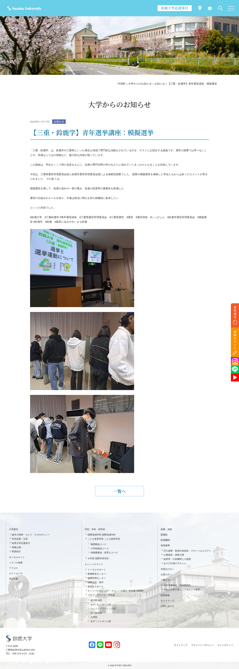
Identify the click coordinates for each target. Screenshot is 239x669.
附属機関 (165, 539)
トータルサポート (97, 569)
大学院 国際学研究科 (98, 558)
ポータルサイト (17, 557)
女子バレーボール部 (101, 604)
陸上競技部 (96, 612)
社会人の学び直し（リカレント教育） (183, 589)
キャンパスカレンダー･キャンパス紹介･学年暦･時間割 (115, 590)
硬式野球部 (96, 600)
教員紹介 (16, 551)
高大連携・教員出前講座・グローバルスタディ (187, 550)
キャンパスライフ (94, 564)
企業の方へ (166, 574)
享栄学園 (13, 578)
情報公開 (16, 547)
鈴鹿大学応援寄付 (174, 8)
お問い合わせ (167, 606)
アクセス (13, 567)
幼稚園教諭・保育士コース (104, 552)
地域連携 (165, 545)
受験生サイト (235, 340)
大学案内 (13, 529)
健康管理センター (97, 578)
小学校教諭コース (100, 548)
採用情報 (165, 595)
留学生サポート (96, 586)
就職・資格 (166, 529)
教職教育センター (97, 573)
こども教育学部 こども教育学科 (104, 538)
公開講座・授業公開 (174, 554)
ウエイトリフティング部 (103, 608)
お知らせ (59, 121)
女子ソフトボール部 (101, 621)
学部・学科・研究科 (95, 529)
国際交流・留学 (96, 582)
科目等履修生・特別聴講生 (177, 585)
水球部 (94, 617)
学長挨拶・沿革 (20, 538)
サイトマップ (167, 600)
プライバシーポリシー (202, 645)
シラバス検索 (16, 562)
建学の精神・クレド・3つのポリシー (31, 534)
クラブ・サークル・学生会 (101, 594)
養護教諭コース (98, 544)
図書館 (164, 534)
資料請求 (235, 312)
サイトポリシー (225, 645)
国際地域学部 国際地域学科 (102, 534)
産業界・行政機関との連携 (177, 559)
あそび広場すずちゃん (175, 563)
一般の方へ (166, 579)
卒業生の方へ (167, 569)
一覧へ (119, 491)
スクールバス (16, 573)
